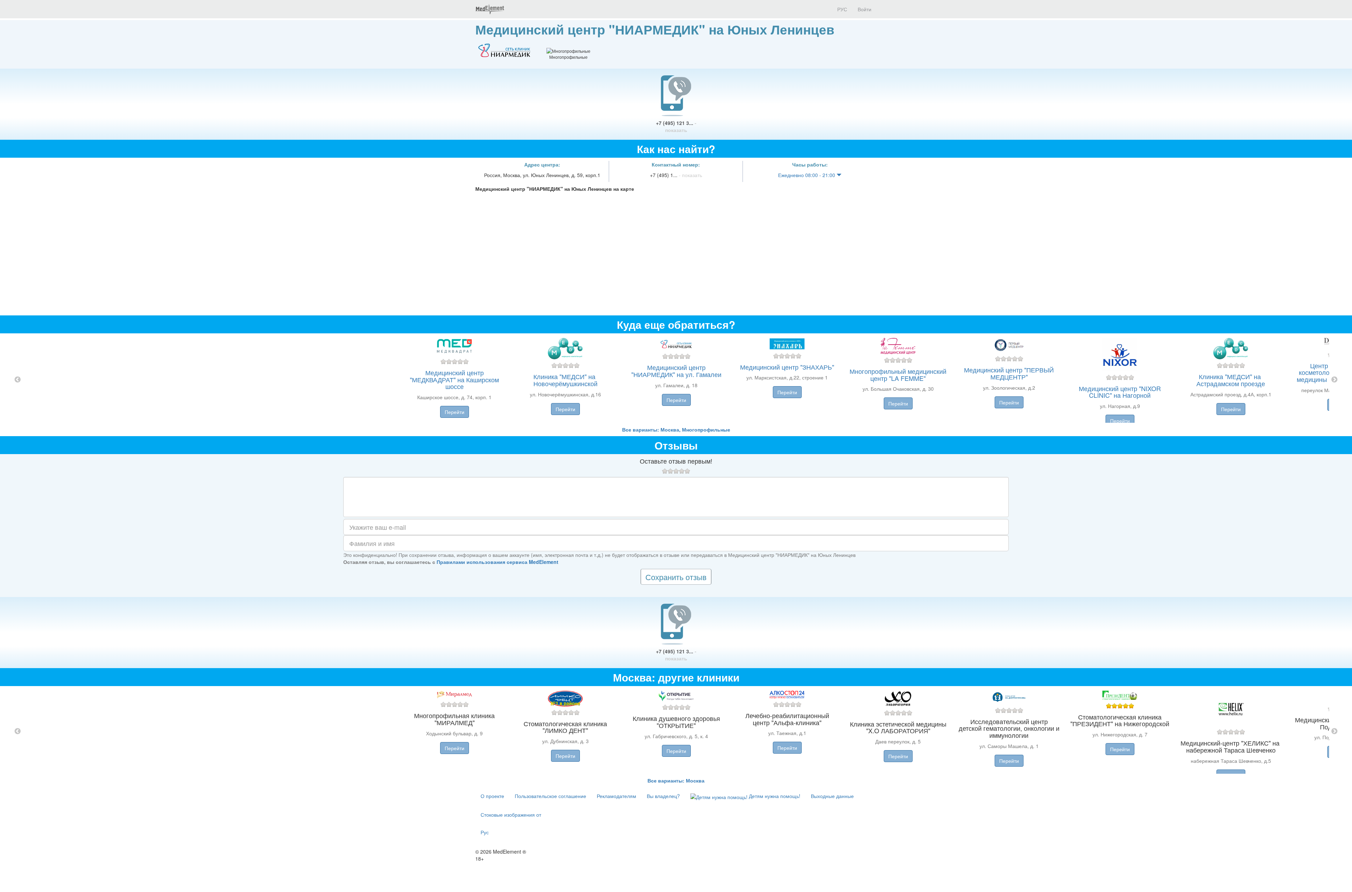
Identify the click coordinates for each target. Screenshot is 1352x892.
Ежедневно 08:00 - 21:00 (807, 174)
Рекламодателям (616, 795)
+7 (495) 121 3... (676, 126)
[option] (676, 380)
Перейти (454, 411)
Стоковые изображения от (511, 814)
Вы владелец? (663, 795)
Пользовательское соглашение (550, 795)
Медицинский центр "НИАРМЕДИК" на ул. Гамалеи (676, 371)
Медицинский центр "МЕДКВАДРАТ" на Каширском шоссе (454, 379)
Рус (485, 832)
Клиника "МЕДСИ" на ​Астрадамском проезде (1230, 380)
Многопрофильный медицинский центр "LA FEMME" (898, 374)
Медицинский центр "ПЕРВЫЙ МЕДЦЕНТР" (1009, 373)
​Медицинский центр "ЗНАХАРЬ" (787, 366)
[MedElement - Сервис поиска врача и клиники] (489, 9)
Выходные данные (832, 795)
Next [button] (1334, 379)
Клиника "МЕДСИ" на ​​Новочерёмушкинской (565, 380)
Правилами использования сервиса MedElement (497, 561)
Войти (864, 9)
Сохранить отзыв (676, 576)
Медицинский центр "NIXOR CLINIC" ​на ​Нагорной (1120, 392)
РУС (841, 9)
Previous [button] (17, 379)
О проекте (492, 795)
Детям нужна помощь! (773, 795)
